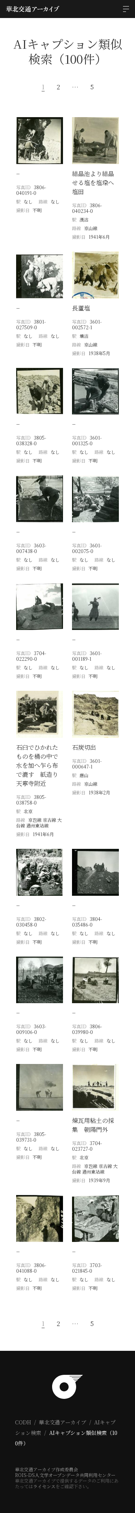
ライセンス (44, 1486)
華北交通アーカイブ (62, 1422)
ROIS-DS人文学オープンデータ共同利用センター (65, 1475)
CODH (23, 1422)
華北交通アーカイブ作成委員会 (46, 1469)
